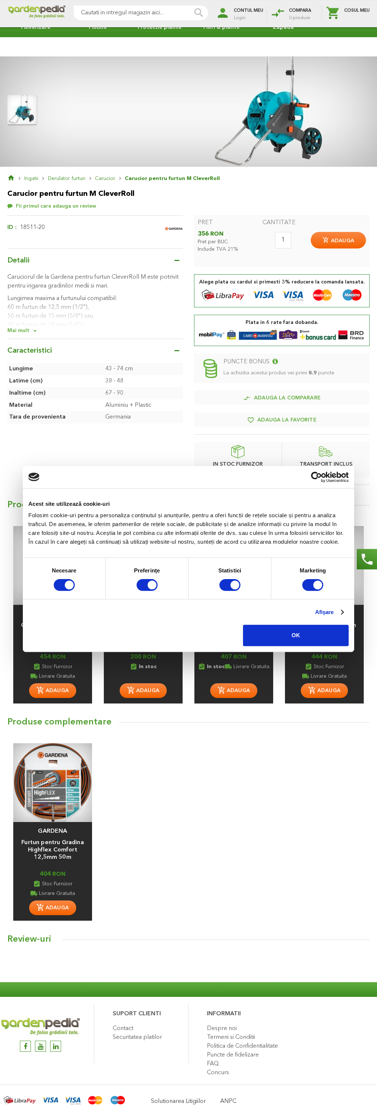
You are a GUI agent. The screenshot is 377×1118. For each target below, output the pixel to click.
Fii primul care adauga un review (56, 206)
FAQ (213, 1064)
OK (296, 635)
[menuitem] (33, 27)
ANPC (228, 1101)
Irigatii (31, 178)
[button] (52, 827)
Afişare (324, 612)
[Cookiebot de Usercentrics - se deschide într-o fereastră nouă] (316, 477)
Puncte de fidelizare (233, 1055)
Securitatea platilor (137, 1037)
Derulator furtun (66, 178)
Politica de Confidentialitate (242, 1046)
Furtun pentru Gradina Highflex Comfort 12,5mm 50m (52, 850)
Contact (123, 1028)
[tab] (188, 941)
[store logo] (36, 14)
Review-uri (29, 939)
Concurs (218, 1073)
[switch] (147, 586)
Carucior (105, 178)
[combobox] (141, 13)
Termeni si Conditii (231, 1037)
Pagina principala (15, 178)
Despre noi (222, 1028)
